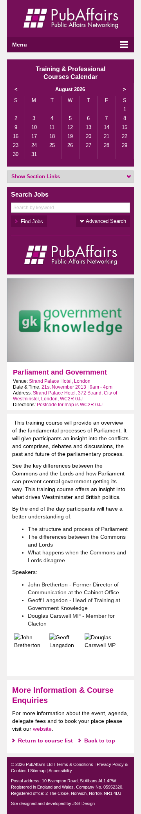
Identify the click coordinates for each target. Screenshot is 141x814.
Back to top (99, 740)
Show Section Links (35, 176)
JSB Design (83, 803)
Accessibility (60, 770)
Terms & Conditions (74, 764)
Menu (19, 44)
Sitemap (37, 770)
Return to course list (45, 740)
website (42, 729)
